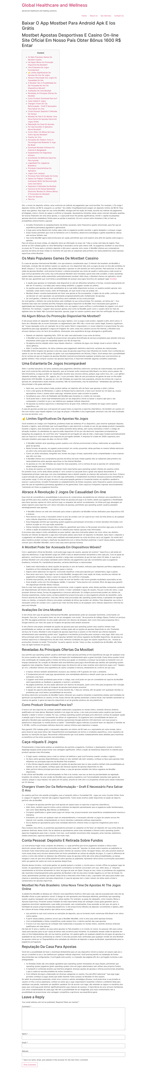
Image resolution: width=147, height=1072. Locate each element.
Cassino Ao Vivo (34, 137)
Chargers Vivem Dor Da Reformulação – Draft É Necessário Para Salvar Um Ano (42, 106)
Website (25, 1051)
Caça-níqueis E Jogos (37, 101)
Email (25, 1042)
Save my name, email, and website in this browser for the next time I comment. (56, 1060)
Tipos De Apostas (35, 197)
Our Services (106, 16)
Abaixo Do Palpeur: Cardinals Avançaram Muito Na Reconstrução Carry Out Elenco (42, 181)
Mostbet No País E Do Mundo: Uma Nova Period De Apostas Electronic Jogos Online (42, 119)
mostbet (113, 279)
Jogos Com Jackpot (36, 173)
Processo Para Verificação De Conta (43, 176)
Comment (26, 1006)
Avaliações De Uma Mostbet (39, 91)
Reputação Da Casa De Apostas (41, 124)
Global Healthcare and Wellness (54, 5)
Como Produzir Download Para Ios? (42, 98)
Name (25, 1034)
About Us (93, 16)
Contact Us (119, 16)
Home (84, 16)
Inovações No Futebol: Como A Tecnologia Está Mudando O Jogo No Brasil (42, 142)
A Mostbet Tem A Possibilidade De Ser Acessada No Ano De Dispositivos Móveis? (42, 85)
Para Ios (31, 199)
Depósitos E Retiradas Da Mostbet (42, 186)
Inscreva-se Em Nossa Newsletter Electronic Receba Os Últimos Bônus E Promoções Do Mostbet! (43, 191)
